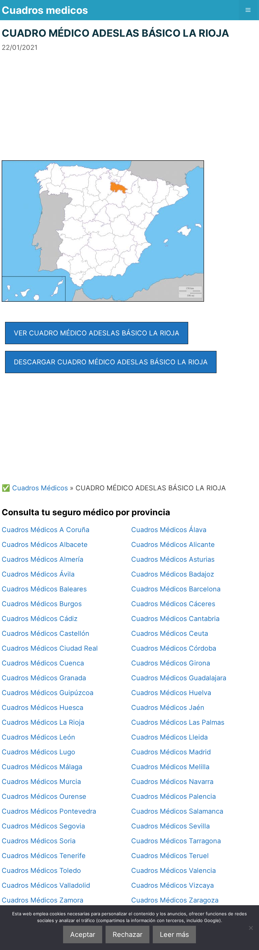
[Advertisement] (129, 100)
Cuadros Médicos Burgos (42, 604)
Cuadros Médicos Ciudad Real (50, 648)
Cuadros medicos (45, 10)
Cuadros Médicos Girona (170, 663)
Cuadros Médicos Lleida (169, 737)
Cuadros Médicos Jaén (167, 707)
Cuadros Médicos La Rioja (43, 722)
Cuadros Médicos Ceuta (169, 633)
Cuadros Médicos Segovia (43, 826)
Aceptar (82, 934)
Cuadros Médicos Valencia (173, 870)
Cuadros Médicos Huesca (42, 707)
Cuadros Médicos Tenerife (44, 856)
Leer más (174, 934)
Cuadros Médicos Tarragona (176, 841)
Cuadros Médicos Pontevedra (49, 811)
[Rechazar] (250, 927)
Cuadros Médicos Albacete (45, 544)
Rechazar (127, 934)
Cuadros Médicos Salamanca (177, 811)
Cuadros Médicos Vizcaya (172, 885)
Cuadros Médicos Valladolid (46, 885)
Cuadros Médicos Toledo (41, 870)
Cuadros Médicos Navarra (172, 782)
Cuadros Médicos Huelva (171, 693)
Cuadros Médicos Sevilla (170, 826)
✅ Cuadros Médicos (35, 488)
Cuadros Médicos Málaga (42, 767)
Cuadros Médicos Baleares (44, 589)
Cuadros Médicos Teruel (170, 856)
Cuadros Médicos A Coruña (45, 530)
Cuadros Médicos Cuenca (43, 663)
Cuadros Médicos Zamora (42, 900)
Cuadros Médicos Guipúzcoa (47, 693)
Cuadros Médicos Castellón (45, 633)
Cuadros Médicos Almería (42, 559)
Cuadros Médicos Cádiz (40, 619)
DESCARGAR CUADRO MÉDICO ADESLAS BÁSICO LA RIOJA (111, 362)
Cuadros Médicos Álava (168, 530)
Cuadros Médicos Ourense (44, 796)
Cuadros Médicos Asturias (172, 559)
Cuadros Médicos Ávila (38, 574)
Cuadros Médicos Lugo (38, 752)
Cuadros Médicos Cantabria (175, 619)
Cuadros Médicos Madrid (171, 752)
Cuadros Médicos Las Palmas (177, 722)
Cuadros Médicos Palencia (173, 796)
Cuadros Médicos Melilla (170, 767)
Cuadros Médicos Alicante (173, 544)
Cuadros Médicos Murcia (41, 782)
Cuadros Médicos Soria (39, 841)
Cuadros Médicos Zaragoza (175, 900)
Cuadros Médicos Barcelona (176, 589)
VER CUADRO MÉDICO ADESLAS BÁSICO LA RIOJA (96, 333)
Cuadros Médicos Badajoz (172, 574)
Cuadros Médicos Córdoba (173, 648)
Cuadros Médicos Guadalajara (178, 678)
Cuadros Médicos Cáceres (173, 604)
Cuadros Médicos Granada (44, 678)
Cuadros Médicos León (38, 737)
